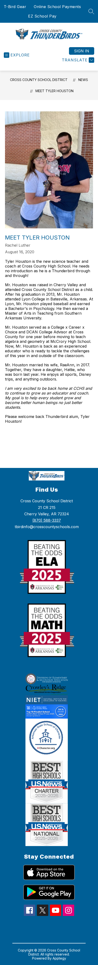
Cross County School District (39, 80)
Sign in (81, 51)
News (83, 80)
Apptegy (59, 958)
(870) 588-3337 (46, 520)
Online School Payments (57, 6)
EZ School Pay (42, 16)
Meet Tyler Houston (54, 91)
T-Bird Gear (15, 6)
